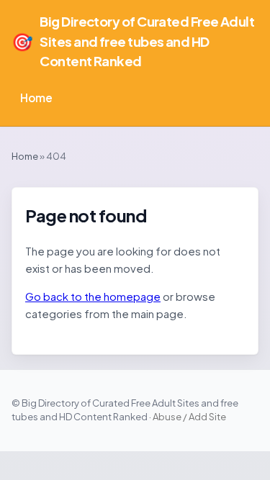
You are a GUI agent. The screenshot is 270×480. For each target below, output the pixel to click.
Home (36, 97)
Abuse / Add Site (189, 416)
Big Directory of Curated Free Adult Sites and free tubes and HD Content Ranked (133, 41)
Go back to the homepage (93, 296)
